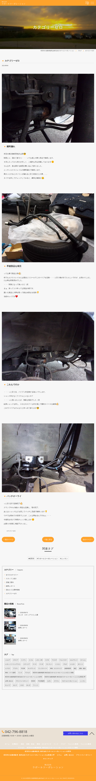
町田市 (33, 681)
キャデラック (31, 668)
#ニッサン (64, 558)
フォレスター (63, 660)
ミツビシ (57, 664)
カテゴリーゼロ (11, 531)
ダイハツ (80, 664)
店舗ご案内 (10, 582)
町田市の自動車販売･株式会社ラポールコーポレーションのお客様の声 (65, 677)
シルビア (7, 660)
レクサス (7, 668)
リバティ (23, 660)
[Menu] (92, 2)
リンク (20, 672)
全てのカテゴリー (12, 575)
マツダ (41, 664)
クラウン (56, 681)
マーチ (35, 664)
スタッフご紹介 (11, 578)
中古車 (23, 668)
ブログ (65, 664)
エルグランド (74, 660)
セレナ (15, 685)
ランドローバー (42, 668)
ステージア (26, 664)
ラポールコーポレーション (69, 681)
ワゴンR (54, 660)
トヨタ (22, 685)
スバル (31, 660)
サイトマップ (48, 759)
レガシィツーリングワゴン (13, 664)
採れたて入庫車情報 (13, 590)
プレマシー (49, 664)
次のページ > (87, 539)
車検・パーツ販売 (10, 672)
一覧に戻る (48, 539)
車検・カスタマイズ (56, 668)
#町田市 (31, 558)
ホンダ (28, 685)
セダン (49, 681)
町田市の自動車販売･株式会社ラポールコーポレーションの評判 (23, 677)
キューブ (7, 685)
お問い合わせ (9, 681)
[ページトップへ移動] (92, 733)
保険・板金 (82, 668)
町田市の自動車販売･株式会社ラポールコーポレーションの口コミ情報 (53, 672)
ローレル (83, 660)
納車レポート (10, 586)
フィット (35, 685)
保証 (75, 668)
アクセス (27, 672)
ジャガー (72, 664)
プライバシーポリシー (22, 681)
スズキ (47, 660)
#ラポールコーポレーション (47, 558)
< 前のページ (8, 539)
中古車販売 (41, 681)
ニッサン (82, 681)
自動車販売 (68, 668)
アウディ (15, 668)
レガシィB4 (39, 660)
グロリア (15, 660)
